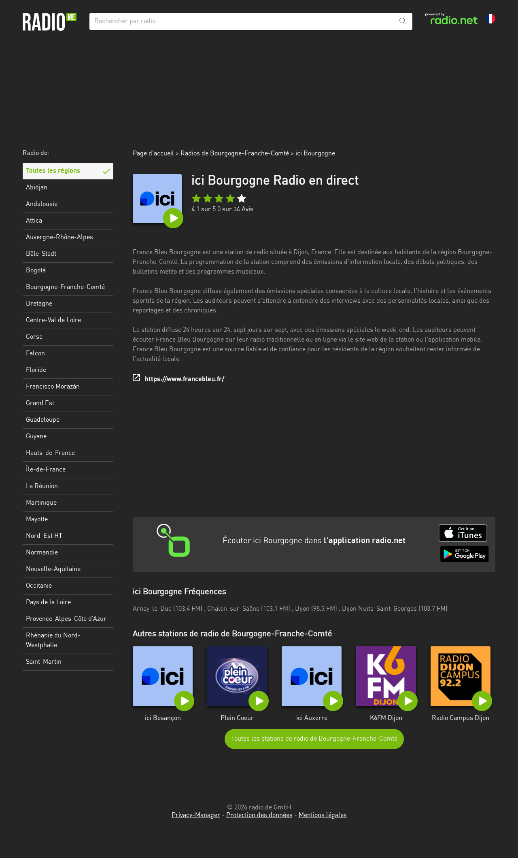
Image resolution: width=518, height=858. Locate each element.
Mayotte (37, 519)
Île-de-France (46, 470)
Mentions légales (323, 815)
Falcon (35, 353)
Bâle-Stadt (41, 254)
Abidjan (36, 188)
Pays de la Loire (48, 602)
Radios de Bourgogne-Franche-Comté (234, 154)
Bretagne (39, 304)
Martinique (41, 503)
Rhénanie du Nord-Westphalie (53, 641)
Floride (36, 370)
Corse (34, 337)
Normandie (42, 553)
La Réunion (42, 486)
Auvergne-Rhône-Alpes (59, 237)
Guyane (36, 436)
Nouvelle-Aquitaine (53, 569)
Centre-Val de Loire (53, 320)
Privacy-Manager (196, 815)
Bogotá (36, 271)
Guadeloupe (42, 420)
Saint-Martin (44, 662)
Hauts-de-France (50, 453)
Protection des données (259, 815)
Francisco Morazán (53, 387)
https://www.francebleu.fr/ (184, 379)
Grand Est (40, 403)
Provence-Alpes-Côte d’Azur (66, 619)
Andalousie (41, 204)
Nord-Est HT (44, 536)
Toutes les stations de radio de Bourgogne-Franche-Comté (314, 739)
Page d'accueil (153, 154)
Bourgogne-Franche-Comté (65, 287)
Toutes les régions (53, 171)
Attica (34, 221)
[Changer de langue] (490, 18)
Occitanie (39, 586)
